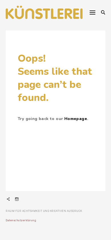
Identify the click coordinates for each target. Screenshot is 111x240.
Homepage (75, 118)
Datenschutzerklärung (21, 220)
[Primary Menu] (92, 12)
